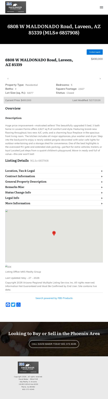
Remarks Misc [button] (14, 187)
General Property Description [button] (25, 181)
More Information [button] (17, 203)
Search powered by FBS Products (54, 298)
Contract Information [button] (20, 176)
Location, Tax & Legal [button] (20, 171)
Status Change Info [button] (18, 192)
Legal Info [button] (12, 198)
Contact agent (94, 52)
